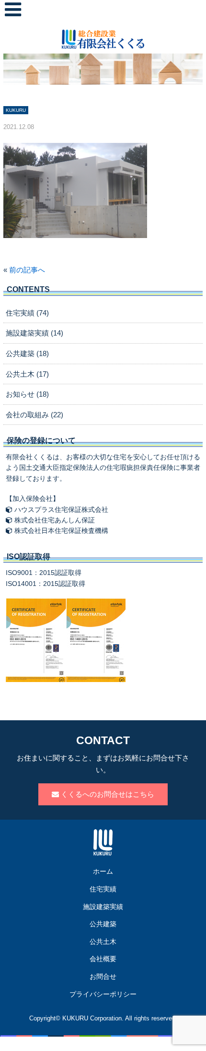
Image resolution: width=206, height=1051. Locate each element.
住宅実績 (103, 889)
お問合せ (103, 976)
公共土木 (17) (27, 374)
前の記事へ (27, 270)
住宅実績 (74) (27, 313)
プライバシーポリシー (103, 994)
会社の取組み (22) (34, 415)
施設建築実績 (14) (34, 333)
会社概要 (103, 959)
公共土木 (103, 941)
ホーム (103, 871)
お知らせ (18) (27, 394)
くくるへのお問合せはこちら (106, 794)
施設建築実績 (103, 906)
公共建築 (103, 924)
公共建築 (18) (27, 353)
